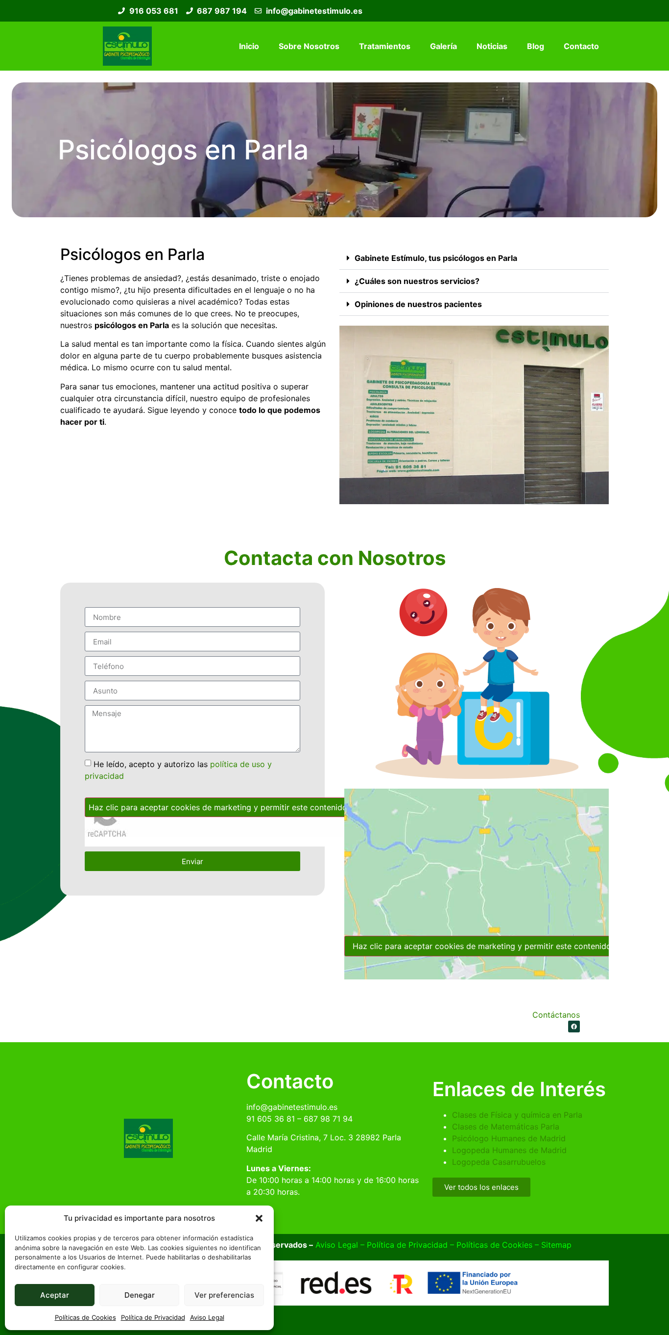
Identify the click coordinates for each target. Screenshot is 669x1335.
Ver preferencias (224, 1295)
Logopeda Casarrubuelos (499, 1162)
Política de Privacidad (153, 1317)
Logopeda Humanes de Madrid (509, 1150)
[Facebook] (574, 1026)
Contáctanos (556, 1015)
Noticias (492, 46)
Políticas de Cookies (85, 1317)
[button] (259, 1218)
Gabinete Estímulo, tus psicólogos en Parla (436, 258)
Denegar (139, 1295)
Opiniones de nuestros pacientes (418, 304)
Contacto (581, 46)
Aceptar (54, 1295)
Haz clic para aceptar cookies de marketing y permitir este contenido (218, 807)
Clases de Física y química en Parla (517, 1115)
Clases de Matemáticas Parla (505, 1126)
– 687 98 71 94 (324, 1119)
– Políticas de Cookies (490, 1245)
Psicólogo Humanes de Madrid (509, 1138)
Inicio (249, 46)
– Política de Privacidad (403, 1245)
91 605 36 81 (270, 1119)
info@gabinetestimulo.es (291, 1107)
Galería (443, 46)
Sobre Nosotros (309, 46)
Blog (535, 46)
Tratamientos (384, 46)
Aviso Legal (207, 1317)
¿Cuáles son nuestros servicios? (417, 281)
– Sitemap (552, 1245)
